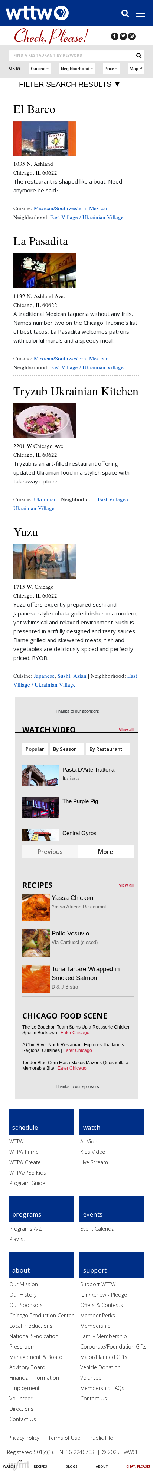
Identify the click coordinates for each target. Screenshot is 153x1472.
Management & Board (35, 1356)
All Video (90, 1141)
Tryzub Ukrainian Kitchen (76, 391)
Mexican (99, 208)
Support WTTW (97, 1284)
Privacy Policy (23, 1437)
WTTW (16, 1141)
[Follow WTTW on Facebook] (114, 36)
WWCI (130, 1452)
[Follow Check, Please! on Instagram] (132, 36)
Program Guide (27, 1182)
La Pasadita (40, 240)
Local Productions (30, 1325)
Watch (9, 1466)
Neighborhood (75, 68)
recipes (37, 885)
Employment (24, 1388)
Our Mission (23, 1284)
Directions (21, 1408)
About (102, 1466)
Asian (80, 675)
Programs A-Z (25, 1228)
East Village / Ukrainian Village (87, 217)
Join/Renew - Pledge (103, 1294)
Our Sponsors (26, 1304)
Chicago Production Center (41, 1315)
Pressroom (22, 1346)
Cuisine (38, 68)
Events (92, 1214)
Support (95, 1270)
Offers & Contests (101, 1304)
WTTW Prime (24, 1151)
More (105, 852)
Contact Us (22, 1419)
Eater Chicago (75, 1032)
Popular (35, 749)
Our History (22, 1294)
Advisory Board (27, 1367)
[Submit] (139, 55)
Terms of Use (64, 1437)
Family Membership (103, 1336)
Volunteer (20, 1398)
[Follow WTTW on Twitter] (123, 36)
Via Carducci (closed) (75, 942)
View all (126, 729)
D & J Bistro (65, 987)
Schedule (25, 1127)
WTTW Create (25, 1162)
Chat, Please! (138, 1466)
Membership (95, 1325)
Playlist (17, 1238)
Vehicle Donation (100, 1367)
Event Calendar (98, 1228)
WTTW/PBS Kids (27, 1172)
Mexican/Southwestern (60, 208)
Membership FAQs (102, 1388)
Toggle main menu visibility (144, 13)
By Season (65, 749)
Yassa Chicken (72, 897)
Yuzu (25, 531)
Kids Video (92, 1151)
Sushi (64, 675)
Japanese (44, 675)
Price (109, 68)
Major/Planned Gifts (103, 1356)
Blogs (72, 1466)
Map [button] (134, 68)
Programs (26, 1214)
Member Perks (97, 1315)
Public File (101, 1437)
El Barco (34, 108)
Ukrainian (45, 499)
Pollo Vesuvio (70, 933)
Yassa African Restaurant (79, 907)
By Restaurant (106, 749)
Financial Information (34, 1377)
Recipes (40, 1466)
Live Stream (94, 1162)
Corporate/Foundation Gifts (113, 1346)
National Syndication (33, 1336)
